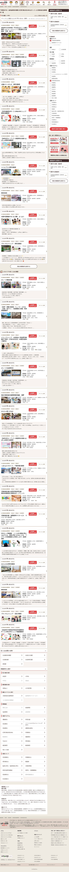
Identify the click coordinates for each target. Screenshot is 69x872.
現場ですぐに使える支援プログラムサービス (59, 838)
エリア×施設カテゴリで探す (23, 832)
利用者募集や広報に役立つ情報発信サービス (59, 835)
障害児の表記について (5, 864)
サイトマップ (36, 846)
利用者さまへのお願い (38, 842)
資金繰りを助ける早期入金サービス (57, 842)
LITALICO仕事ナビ (37, 855)
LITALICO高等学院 (54, 859)
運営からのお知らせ (38, 844)
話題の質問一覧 (20, 847)
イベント (36, 830)
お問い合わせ (36, 840)
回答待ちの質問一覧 (21, 849)
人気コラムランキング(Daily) (6, 836)
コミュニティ (3, 845)
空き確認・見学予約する (32, 26)
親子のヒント (20, 835)
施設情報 (19, 830)
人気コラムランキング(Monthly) (6, 835)
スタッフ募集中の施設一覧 (40, 15)
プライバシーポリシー (51, 864)
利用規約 (18, 864)
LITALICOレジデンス (21, 861)
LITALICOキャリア (54, 855)
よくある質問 (36, 836)
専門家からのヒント (21, 838)
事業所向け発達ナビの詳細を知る (59, 155)
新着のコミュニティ (4, 852)
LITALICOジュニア (21, 857)
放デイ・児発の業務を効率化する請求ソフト (59, 832)
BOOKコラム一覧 (4, 840)
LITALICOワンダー (37, 857)
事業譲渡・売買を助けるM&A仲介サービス (59, 845)
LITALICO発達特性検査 (38, 859)
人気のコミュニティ (4, 850)
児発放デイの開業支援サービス (56, 840)
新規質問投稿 (20, 843)
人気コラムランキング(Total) (6, 832)
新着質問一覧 (20, 845)
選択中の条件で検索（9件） (59, 129)
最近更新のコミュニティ (5, 848)
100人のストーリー (4, 842)
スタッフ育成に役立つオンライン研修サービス (59, 836)
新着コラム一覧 (3, 838)
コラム (2, 830)
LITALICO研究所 (37, 861)
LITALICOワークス (21, 855)
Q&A (19, 840)
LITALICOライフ (54, 857)
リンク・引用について (38, 838)
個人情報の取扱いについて (34, 864)
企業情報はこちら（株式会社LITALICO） (8, 859)
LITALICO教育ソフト (21, 859)
